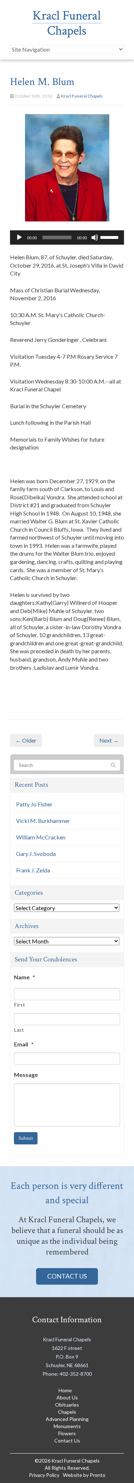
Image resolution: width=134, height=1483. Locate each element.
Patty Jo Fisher (34, 804)
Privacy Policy (44, 1475)
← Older (25, 740)
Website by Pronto (84, 1475)
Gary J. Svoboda (36, 853)
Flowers (67, 1433)
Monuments (67, 1426)
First (19, 1005)
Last (19, 1030)
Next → (109, 740)
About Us (67, 1397)
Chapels (67, 1412)
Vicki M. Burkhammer (43, 820)
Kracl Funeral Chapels (82, 96)
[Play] (19, 237)
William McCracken (40, 837)
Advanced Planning (67, 1419)
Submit (26, 1138)
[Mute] (94, 237)
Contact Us (67, 1276)
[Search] (113, 765)
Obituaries (67, 1405)
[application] (67, 237)
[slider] (110, 236)
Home (65, 1390)
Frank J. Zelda (33, 870)
